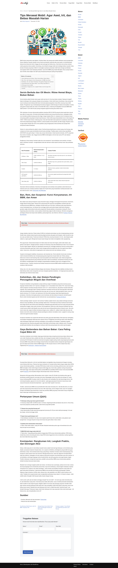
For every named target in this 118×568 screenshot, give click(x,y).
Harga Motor (79, 3)
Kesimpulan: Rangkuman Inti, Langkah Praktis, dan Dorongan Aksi (36, 86)
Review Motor (63, 3)
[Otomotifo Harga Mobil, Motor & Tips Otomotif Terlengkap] (24, 3)
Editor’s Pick (55, 3)
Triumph (80, 47)
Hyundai (80, 73)
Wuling (79, 101)
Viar (79, 39)
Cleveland (80, 19)
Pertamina (26, 371)
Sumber (23, 88)
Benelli (79, 42)
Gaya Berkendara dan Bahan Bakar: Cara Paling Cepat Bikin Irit (35, 83)
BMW (79, 17)
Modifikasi (95, 3)
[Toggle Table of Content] (51, 76)
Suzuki (79, 32)
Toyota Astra (43, 499)
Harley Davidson (82, 22)
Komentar (25, 532)
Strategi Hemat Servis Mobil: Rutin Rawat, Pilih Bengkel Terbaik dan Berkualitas (45, 507)
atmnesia (80, 125)
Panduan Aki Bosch (61, 297)
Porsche (80, 108)
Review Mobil (87, 3)
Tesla (79, 96)
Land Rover (81, 83)
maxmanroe (81, 123)
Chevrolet (80, 60)
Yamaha (80, 34)
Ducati (79, 14)
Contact (91, 564)
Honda (79, 24)
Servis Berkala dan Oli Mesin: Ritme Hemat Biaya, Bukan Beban (36, 78)
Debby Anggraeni (26, 21)
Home (48, 3)
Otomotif (25, 10)
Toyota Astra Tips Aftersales (39, 190)
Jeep (79, 106)
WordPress (35, 564)
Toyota (79, 98)
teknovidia (80, 121)
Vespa (79, 37)
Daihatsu (80, 63)
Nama (24, 526)
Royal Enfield (81, 45)
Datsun (80, 65)
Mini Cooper (81, 88)
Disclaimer (85, 564)
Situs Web (58, 526)
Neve (21, 564)
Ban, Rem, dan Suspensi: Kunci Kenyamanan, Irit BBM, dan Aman (36, 80)
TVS (79, 50)
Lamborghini (81, 80)
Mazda (79, 85)
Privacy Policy (77, 564)
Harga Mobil (71, 3)
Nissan (79, 93)
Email (41, 526)
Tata (79, 111)
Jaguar (79, 75)
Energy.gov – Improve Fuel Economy (37, 345)
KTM (79, 29)
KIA (79, 78)
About (75, 566)
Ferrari (79, 68)
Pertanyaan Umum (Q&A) (27, 85)
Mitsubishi (80, 91)
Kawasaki (80, 27)
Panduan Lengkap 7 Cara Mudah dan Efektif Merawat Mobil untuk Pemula (63, 507)
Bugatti (79, 103)
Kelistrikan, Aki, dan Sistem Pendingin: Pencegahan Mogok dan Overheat (37, 81)
